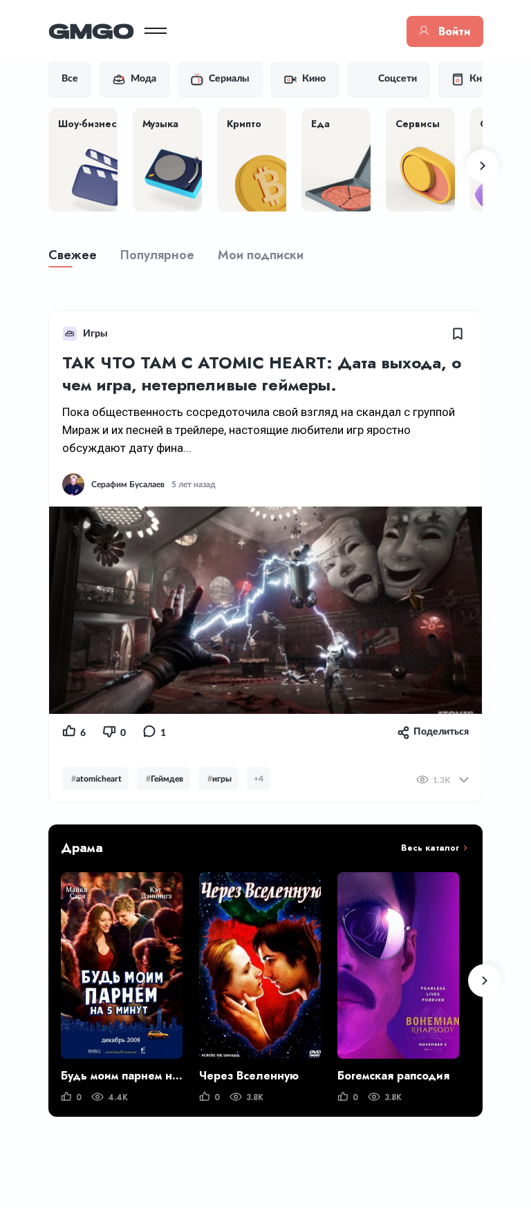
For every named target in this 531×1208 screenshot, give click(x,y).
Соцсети (397, 79)
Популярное (157, 255)
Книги (483, 79)
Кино (314, 79)
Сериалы (229, 79)
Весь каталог (430, 848)
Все (70, 79)
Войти (454, 31)
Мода (143, 79)
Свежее (72, 255)
